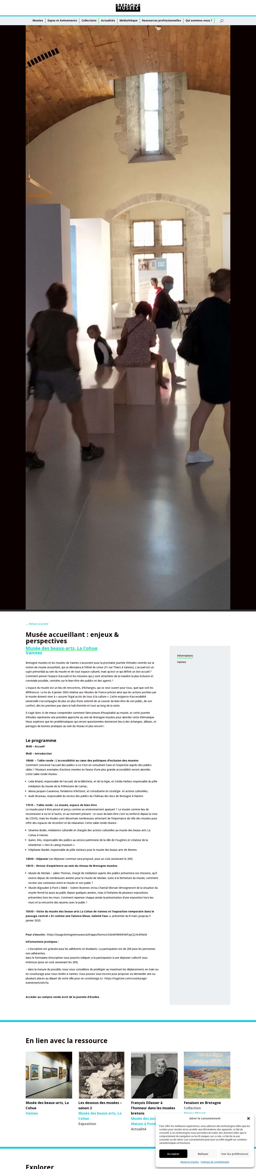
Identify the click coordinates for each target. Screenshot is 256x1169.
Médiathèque (129, 20)
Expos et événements (62, 20)
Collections (89, 20)
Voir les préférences (234, 1154)
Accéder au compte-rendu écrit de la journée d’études (62, 997)
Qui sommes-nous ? (199, 20)
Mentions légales (189, 1162)
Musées (38, 20)
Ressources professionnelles (161, 20)
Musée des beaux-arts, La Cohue (61, 648)
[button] (248, 1118)
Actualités (108, 20)
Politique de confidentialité (215, 1162)
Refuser (203, 1154)
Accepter (173, 1154)
